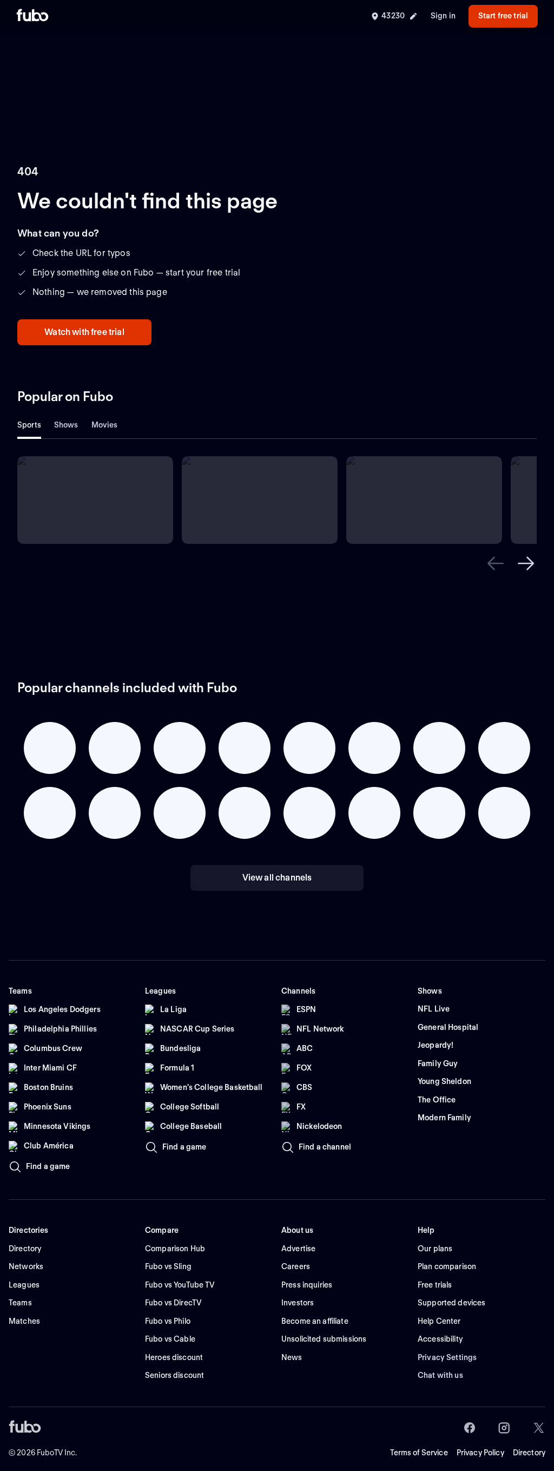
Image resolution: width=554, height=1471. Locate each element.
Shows (66, 425)
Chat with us (440, 1375)
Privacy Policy (480, 1452)
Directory (529, 1452)
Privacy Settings (447, 1357)
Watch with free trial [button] (84, 332)
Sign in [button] (443, 15)
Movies (104, 425)
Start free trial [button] (503, 15)
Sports (29, 425)
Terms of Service (419, 1452)
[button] (495, 563)
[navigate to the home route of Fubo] (32, 16)
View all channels (277, 877)
